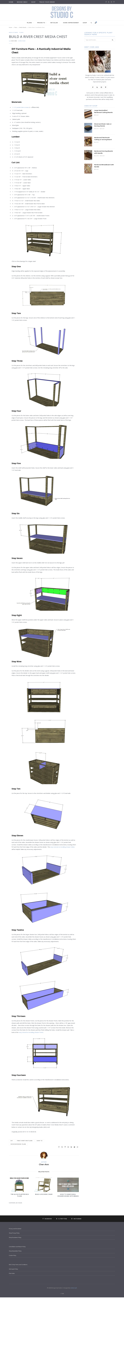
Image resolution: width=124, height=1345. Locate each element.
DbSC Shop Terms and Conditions (18, 1264)
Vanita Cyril (74, 1288)
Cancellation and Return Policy (17, 1246)
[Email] (68, 1147)
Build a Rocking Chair (43, 1194)
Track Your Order (47, 2)
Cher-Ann (14, 41)
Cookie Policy (12, 1255)
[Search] (91, 22)
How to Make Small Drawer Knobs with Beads (68, 1195)
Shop (33, 2)
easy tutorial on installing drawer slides (62, 847)
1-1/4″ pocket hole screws (20, 107)
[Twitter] (62, 1147)
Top (62, 1293)
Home (10, 27)
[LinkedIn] (71, 1147)
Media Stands (22, 27)
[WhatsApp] (77, 1147)
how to (39, 1140)
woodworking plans (18, 1144)
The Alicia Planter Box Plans (20, 1195)
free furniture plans (25, 1140)
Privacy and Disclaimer (15, 1228)
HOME (11, 2)
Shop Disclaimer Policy (15, 1237)
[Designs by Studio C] (62, 12)
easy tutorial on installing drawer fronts (31, 1032)
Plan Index (12, 1273)
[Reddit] (74, 1147)
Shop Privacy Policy (14, 1233)
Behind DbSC (22, 2)
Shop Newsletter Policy (15, 1251)
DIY (12, 1140)
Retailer (54, 22)
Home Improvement (71, 22)
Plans (29, 22)
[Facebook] (59, 1147)
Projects (41, 22)
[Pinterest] (65, 1147)
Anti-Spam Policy (13, 1269)
